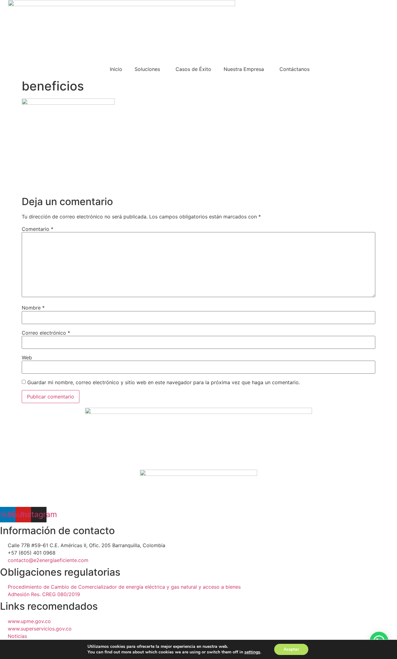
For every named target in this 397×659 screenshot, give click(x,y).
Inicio (116, 69)
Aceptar (291, 649)
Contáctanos (294, 69)
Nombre (33, 307)
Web (27, 357)
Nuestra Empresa (244, 69)
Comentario (37, 228)
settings (252, 652)
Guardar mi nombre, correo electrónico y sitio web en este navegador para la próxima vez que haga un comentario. (163, 382)
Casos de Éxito (193, 69)
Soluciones (147, 69)
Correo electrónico (46, 332)
